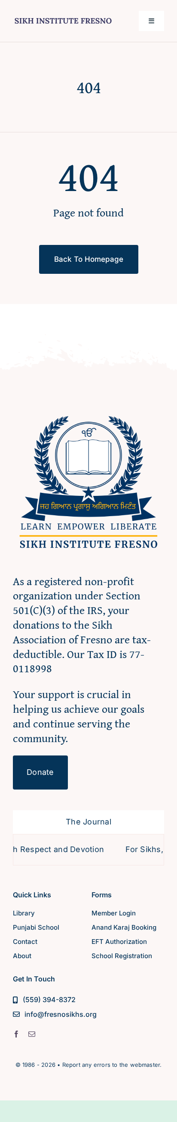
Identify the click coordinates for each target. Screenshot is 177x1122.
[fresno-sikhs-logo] (88, 410)
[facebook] (16, 1034)
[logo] (63, 16)
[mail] (31, 1034)
